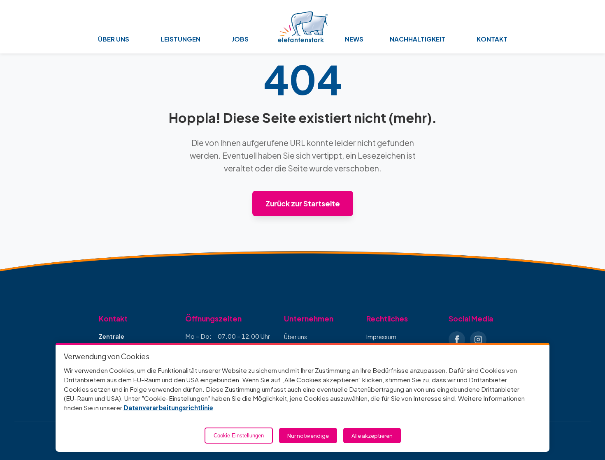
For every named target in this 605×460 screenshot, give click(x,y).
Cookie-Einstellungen (239, 435)
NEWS (354, 39)
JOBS (240, 39)
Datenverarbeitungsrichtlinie (168, 407)
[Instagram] (478, 339)
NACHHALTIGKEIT (417, 39)
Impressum (381, 336)
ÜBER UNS (113, 39)
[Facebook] (457, 339)
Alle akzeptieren (372, 435)
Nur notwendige (308, 435)
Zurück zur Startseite (302, 203)
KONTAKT (492, 39)
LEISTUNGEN (180, 39)
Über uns (295, 336)
